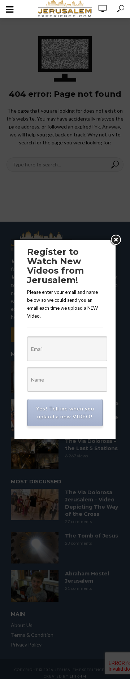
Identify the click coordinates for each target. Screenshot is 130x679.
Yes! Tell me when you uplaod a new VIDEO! (65, 412)
